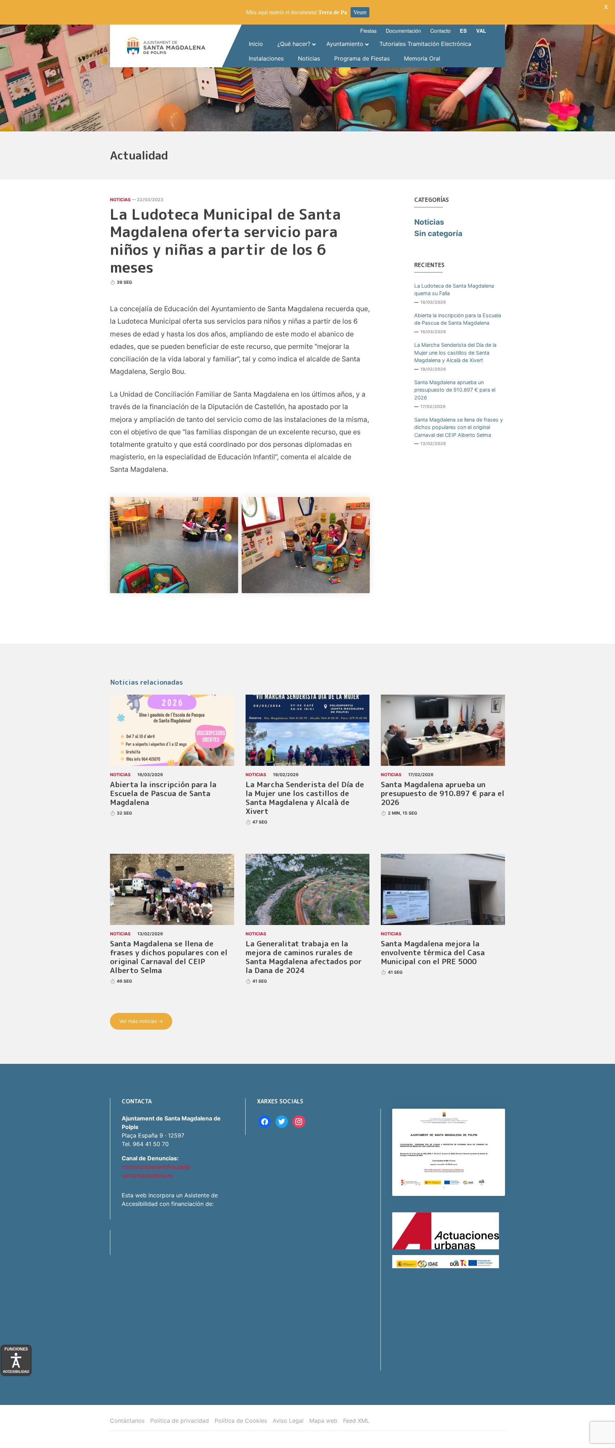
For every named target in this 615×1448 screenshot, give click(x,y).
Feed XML (356, 1420)
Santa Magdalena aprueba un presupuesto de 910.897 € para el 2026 (454, 390)
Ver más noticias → (141, 1021)
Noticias (120, 199)
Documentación (403, 30)
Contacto (440, 30)
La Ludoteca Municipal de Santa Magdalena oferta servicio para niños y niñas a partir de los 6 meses (225, 241)
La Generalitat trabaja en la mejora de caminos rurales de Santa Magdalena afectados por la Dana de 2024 (304, 957)
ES (463, 30)
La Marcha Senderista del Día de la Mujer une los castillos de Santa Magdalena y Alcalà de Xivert (455, 352)
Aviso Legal (288, 1420)
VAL (481, 30)
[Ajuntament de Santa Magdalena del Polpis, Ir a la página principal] (166, 46)
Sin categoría (438, 233)
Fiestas (368, 30)
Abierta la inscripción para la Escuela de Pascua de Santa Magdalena (457, 319)
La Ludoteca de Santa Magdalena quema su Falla (454, 290)
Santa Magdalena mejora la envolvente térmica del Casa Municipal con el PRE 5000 (433, 953)
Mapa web (323, 1420)
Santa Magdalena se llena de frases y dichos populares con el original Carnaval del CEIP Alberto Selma (458, 427)
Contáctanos (127, 1420)
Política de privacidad (179, 1420)
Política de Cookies (241, 1420)
